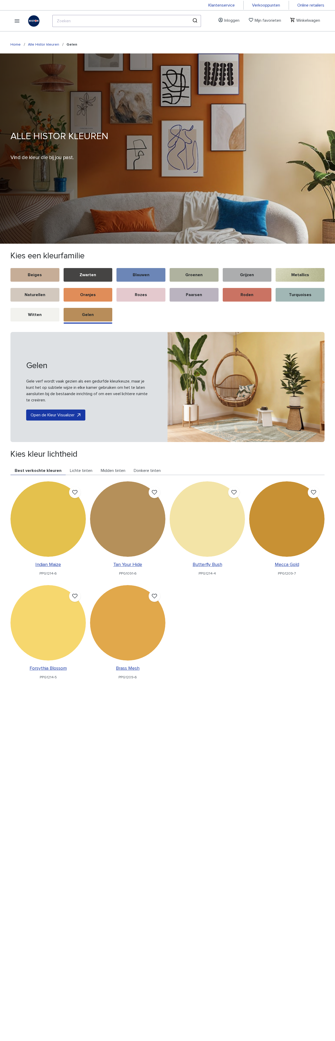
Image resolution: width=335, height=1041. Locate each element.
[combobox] (126, 21)
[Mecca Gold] (287, 519)
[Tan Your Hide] (127, 519)
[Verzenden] (194, 21)
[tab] (38, 470)
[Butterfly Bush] (207, 519)
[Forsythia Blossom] (48, 623)
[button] (34, 276)
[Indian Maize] (48, 519)
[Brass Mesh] (127, 623)
